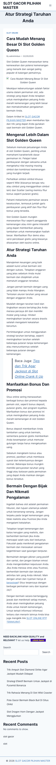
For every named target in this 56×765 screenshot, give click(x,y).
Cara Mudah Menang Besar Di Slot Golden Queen (26, 44)
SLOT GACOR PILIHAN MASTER (32, 760)
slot (5, 743)
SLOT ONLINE (12, 33)
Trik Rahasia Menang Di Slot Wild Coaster (29, 692)
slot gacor (8, 736)
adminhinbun (14, 56)
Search (7, 647)
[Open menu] (50, 5)
